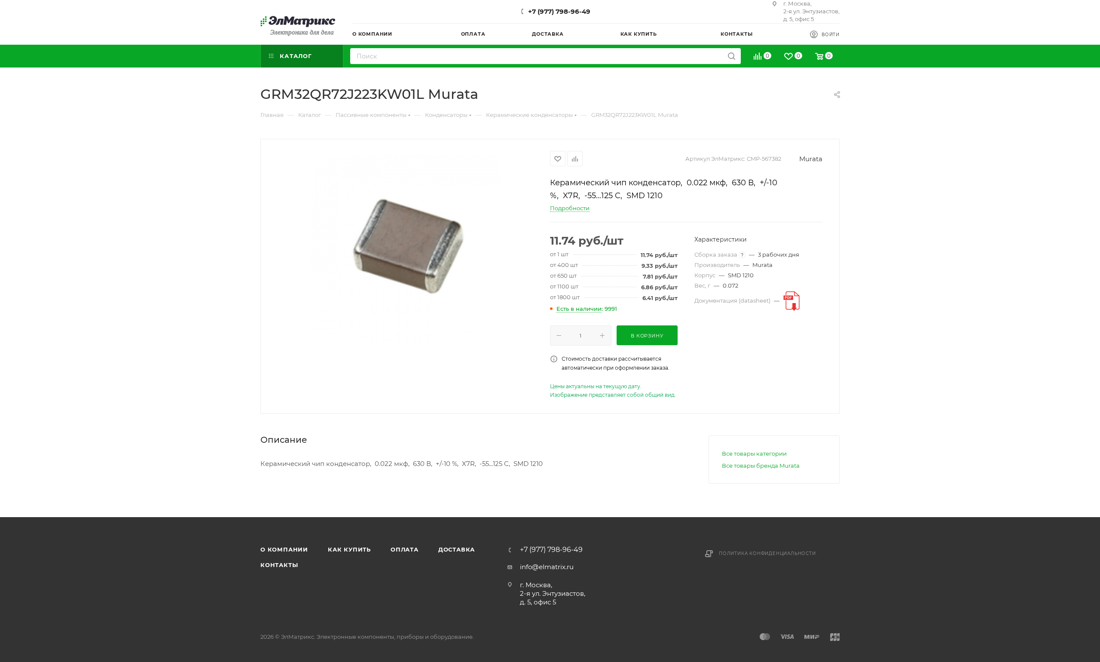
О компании (284, 549)
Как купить (349, 549)
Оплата (405, 549)
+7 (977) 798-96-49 (559, 11)
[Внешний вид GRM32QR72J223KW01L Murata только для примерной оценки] (405, 247)
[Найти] (731, 56)
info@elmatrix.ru (547, 567)
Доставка (456, 549)
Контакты (279, 564)
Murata (810, 159)
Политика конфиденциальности (767, 553)
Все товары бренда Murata (761, 465)
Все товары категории (754, 453)
